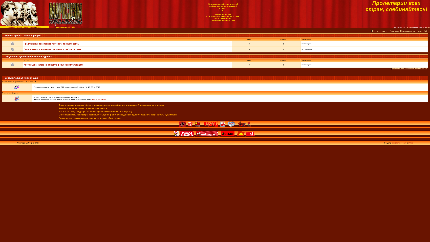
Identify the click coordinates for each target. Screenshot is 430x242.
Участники (394, 31)
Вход (38, 27)
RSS (428, 27)
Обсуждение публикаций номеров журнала (28, 56)
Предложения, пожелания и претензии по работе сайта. (51, 44)
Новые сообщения (380, 31)
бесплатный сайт (399, 143)
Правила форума (407, 31)
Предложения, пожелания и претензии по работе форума (52, 49)
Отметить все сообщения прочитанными (409, 69)
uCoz (410, 143)
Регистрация (29, 27)
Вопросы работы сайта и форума (23, 35)
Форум (20, 27)
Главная (11, 27)
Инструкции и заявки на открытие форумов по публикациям (53, 65)
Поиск (419, 31)
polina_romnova (99, 99)
